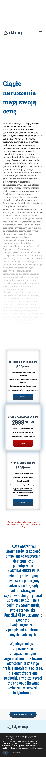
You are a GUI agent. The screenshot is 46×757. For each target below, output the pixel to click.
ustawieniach (25, 741)
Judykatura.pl (11, 33)
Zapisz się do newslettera (23, 714)
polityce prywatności (27, 746)
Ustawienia (16, 753)
